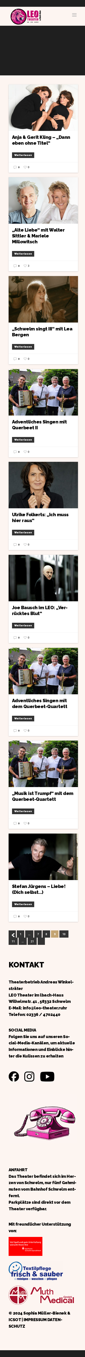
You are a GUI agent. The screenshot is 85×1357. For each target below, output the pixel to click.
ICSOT (15, 1319)
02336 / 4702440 (43, 1014)
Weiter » (41, 941)
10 (64, 934)
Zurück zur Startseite (26, 16)
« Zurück (12, 934)
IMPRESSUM (35, 1319)
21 (32, 941)
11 (13, 941)
